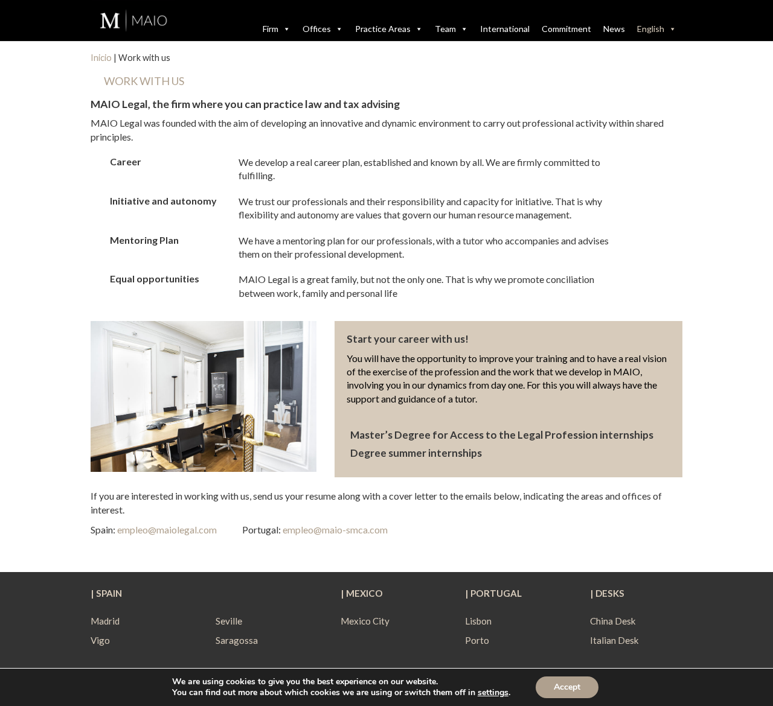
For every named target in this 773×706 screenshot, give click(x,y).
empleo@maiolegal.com (167, 529)
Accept (567, 687)
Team (445, 29)
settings (493, 692)
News (614, 29)
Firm (270, 29)
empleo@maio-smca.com (335, 529)
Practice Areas (383, 29)
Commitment (566, 29)
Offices (317, 29)
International (505, 29)
